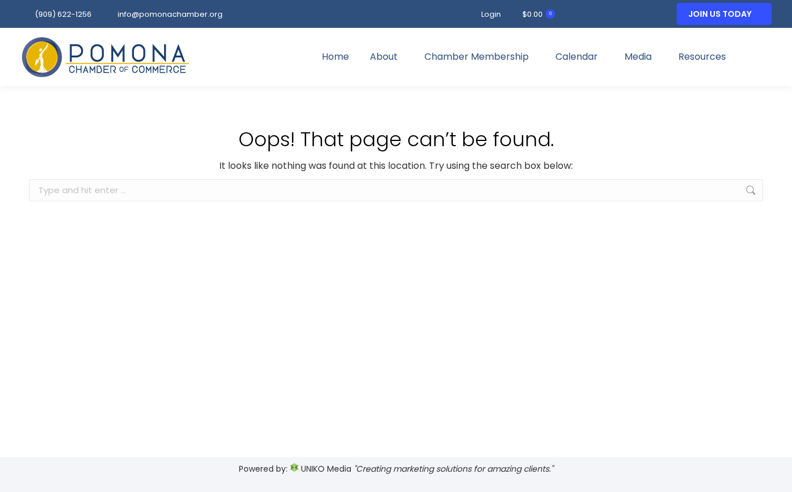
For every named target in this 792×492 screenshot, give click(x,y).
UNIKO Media (325, 469)
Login (491, 14)
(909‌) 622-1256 (63, 14)
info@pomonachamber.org (170, 14)
